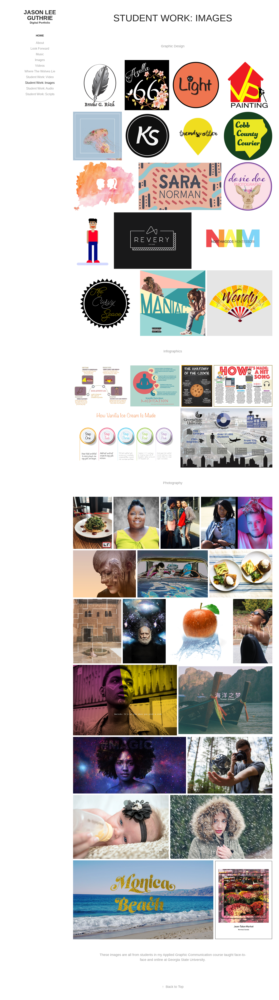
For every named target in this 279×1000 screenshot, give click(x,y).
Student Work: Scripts (39, 94)
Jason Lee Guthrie (41, 15)
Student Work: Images (40, 82)
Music (40, 54)
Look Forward (40, 48)
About (40, 42)
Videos (40, 65)
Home (40, 35)
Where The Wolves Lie (39, 71)
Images (40, 60)
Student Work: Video (40, 77)
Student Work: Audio (40, 88)
